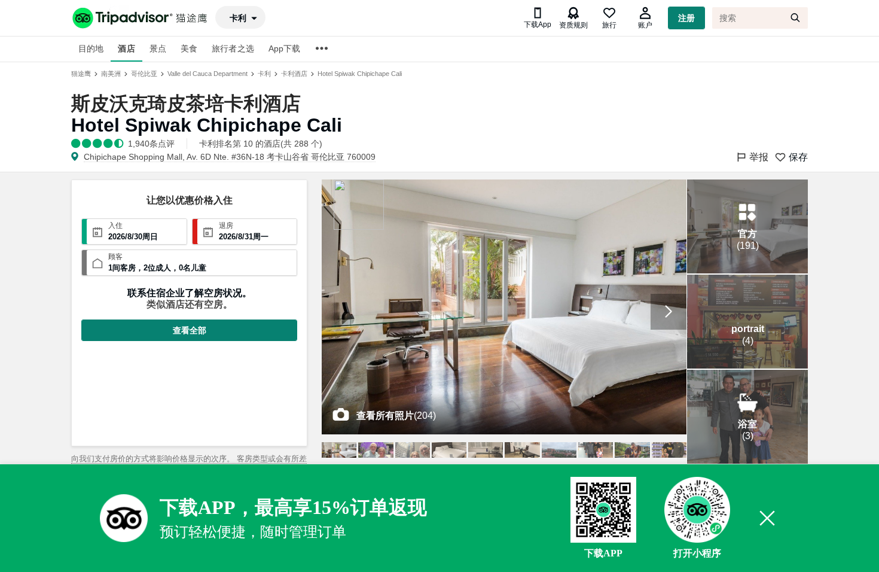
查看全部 (189, 330)
